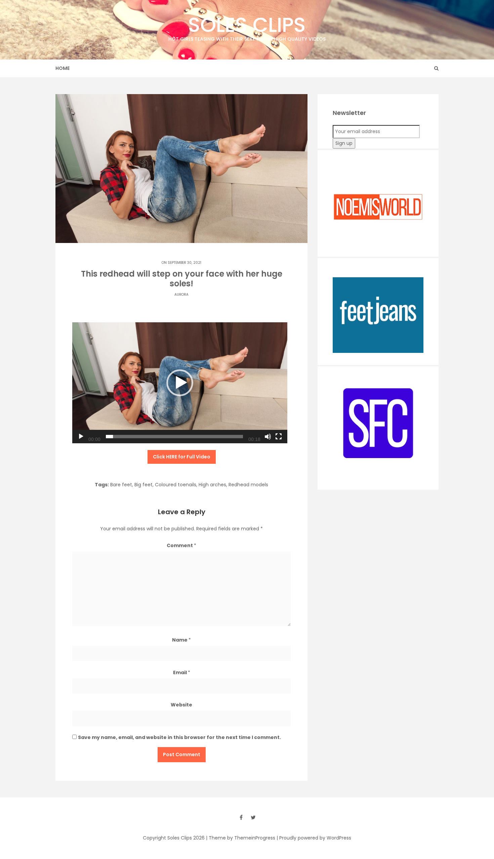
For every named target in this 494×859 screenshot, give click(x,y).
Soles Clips (247, 26)
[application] (179, 382)
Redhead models (248, 484)
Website (181, 704)
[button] (179, 382)
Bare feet (121, 484)
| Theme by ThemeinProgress (240, 837)
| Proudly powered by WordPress (314, 837)
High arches (212, 484)
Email (181, 672)
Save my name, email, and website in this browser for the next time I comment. (179, 737)
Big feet (143, 484)
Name (181, 640)
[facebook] (241, 817)
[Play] (81, 436)
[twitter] (253, 817)
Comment (181, 545)
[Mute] (267, 436)
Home (62, 68)
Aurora (181, 294)
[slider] (174, 436)
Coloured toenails (175, 484)
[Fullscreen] (278, 436)
